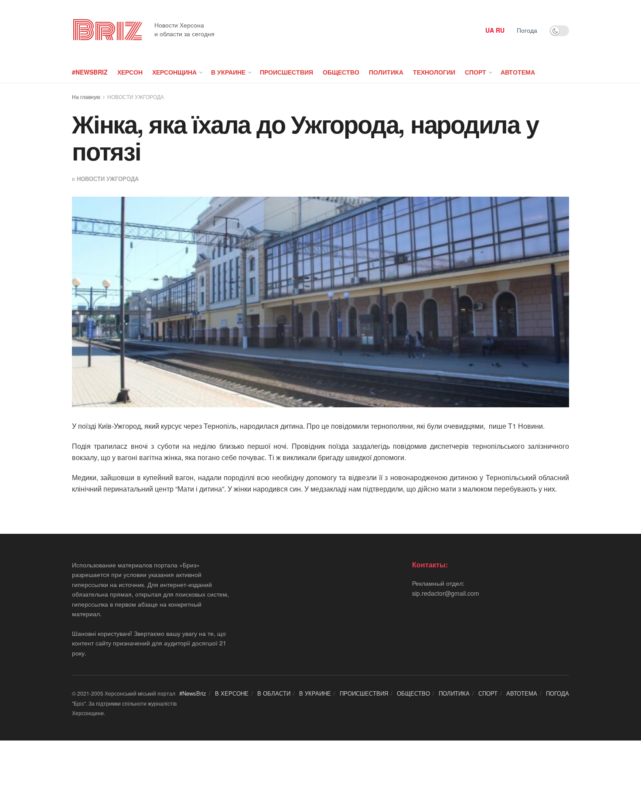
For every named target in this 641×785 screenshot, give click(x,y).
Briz (107, 30)
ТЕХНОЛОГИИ (434, 72)
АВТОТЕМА (518, 72)
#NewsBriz (90, 72)
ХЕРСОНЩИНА (174, 72)
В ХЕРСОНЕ (232, 693)
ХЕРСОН (130, 72)
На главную (86, 96)
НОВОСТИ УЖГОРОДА (135, 96)
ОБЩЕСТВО (341, 72)
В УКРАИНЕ (228, 72)
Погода (527, 30)
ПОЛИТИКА (386, 72)
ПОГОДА (557, 693)
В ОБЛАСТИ (273, 693)
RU (500, 30)
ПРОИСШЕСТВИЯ (286, 72)
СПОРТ (475, 72)
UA (489, 30)
